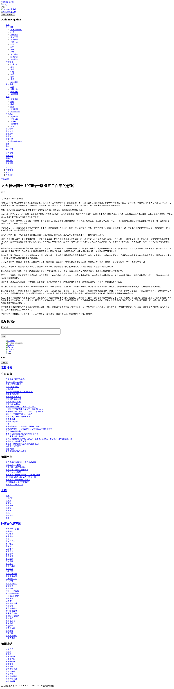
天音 (7, 97)
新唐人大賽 (10, 628)
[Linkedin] (10, 345)
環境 (12, 45)
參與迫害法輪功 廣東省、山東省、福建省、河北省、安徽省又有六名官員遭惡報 (39, 439)
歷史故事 (9, 633)
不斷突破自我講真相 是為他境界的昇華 (22, 434)
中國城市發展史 (12, 616)
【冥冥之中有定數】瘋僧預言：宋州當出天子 (25, 409)
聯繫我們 (9, 158)
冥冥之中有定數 (12, 529)
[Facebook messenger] (14, 343)
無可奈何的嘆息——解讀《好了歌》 (21, 407)
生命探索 (9, 129)
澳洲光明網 (10, 662)
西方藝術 (9, 569)
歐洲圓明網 (10, 657)
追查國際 (9, 666)
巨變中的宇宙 (16, 141)
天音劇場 (14, 109)
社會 (12, 32)
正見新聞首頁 (16, 30)
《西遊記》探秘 (12, 596)
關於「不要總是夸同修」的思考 (19, 414)
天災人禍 (14, 119)
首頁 (7, 25)
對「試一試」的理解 (14, 382)
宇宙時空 (9, 139)
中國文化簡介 (11, 608)
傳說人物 (9, 506)
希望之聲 (9, 674)
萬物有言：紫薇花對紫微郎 (17, 441)
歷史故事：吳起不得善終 (16, 467)
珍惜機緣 (9, 389)
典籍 (12, 79)
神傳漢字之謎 (11, 603)
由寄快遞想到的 (12, 421)
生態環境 (14, 124)
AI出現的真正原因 (13, 446)
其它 (12, 126)
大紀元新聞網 (11, 676)
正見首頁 (9, 167)
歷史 (12, 67)
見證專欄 (14, 94)
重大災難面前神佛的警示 (16, 451)
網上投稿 (9, 156)
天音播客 (9, 163)
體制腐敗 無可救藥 (13, 399)
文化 (12, 49)
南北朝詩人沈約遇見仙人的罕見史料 (21, 477)
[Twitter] (9, 347)
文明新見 (9, 131)
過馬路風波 (10, 419)
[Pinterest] (10, 349)
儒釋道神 (9, 515)
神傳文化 (9, 62)
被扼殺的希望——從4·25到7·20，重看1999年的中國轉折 (29, 429)
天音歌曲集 (15, 112)
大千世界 (14, 54)
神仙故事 (9, 534)
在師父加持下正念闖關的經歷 (18, 417)
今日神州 (14, 82)
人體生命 (14, 42)
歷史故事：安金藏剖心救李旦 (18, 480)
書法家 (8, 511)
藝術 (12, 47)
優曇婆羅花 (10, 621)
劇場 (7, 144)
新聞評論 (14, 35)
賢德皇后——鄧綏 (13, 465)
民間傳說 (9, 561)
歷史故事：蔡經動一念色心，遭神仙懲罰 (23, 475)
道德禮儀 (9, 586)
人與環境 (9, 114)
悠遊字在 (9, 606)
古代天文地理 (11, 636)
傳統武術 (9, 626)
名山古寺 (9, 536)
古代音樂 (9, 589)
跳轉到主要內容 (7, 2)
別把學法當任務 (12, 394)
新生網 (8, 654)
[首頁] (4, 5)
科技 (12, 74)
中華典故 (9, 623)
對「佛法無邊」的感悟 (15, 436)
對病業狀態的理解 (13, 402)
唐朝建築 (9, 618)
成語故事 (9, 549)
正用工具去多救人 (13, 404)
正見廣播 (9, 149)
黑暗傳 (8, 546)
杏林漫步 (9, 544)
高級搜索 (6, 367)
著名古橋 (9, 554)
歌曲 (12, 102)
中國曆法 (9, 556)
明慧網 (8, 652)
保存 (3, 336)
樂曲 (12, 104)
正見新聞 (9, 27)
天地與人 (14, 121)
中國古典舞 (10, 566)
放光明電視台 (11, 669)
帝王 (7, 496)
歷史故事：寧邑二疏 (14, 485)
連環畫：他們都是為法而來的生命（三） (23, 444)
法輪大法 (9, 649)
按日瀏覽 (9, 153)
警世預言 (9, 136)
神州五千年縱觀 (12, 591)
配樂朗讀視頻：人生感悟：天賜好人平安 (23, 426)
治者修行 (9, 601)
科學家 (8, 501)
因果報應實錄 (11, 613)
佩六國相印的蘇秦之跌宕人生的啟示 (21, 462)
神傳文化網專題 (11, 523)
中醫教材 (9, 564)
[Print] (8, 353)
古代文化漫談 (11, 611)
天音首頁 (14, 99)
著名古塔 (9, 551)
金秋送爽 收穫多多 (13, 397)
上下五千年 (10, 541)
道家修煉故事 (11, 576)
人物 (12, 69)
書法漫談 (9, 559)
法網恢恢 (9, 664)
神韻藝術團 (10, 681)
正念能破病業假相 (13, 431)
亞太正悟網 (10, 659)
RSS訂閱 (9, 161)
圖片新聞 (14, 57)
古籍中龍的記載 (12, 594)
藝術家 (8, 508)
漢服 (7, 539)
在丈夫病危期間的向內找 (16, 379)
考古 (12, 52)
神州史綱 (9, 598)
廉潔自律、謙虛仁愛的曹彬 (17, 470)
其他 (7, 513)
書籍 (7, 146)
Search (3, 358)
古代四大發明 (11, 584)
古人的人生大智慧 (13, 472)
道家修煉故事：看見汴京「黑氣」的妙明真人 (25, 412)
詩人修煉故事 (11, 579)
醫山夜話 (9, 531)
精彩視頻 (14, 59)
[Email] (9, 351)
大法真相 (9, 84)
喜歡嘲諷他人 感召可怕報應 (17, 482)
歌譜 (12, 107)
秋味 (7, 424)
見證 (12, 87)
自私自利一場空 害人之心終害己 (19, 392)
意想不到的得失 (12, 387)
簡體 (7, 179)
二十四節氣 (10, 638)
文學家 (8, 503)
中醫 (12, 72)
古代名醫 (9, 581)
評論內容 (5, 327)
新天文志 (14, 37)
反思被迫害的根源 (13, 384)
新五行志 (14, 40)
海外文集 (14, 92)
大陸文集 (14, 89)
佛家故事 (9, 571)
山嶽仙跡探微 (11, 574)
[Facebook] (10, 341)
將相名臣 (9, 175)
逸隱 (7, 518)
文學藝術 (9, 134)
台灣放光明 (10, 671)
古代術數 (9, 631)
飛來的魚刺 (10, 449)
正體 (3, 179)
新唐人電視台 (11, 679)
